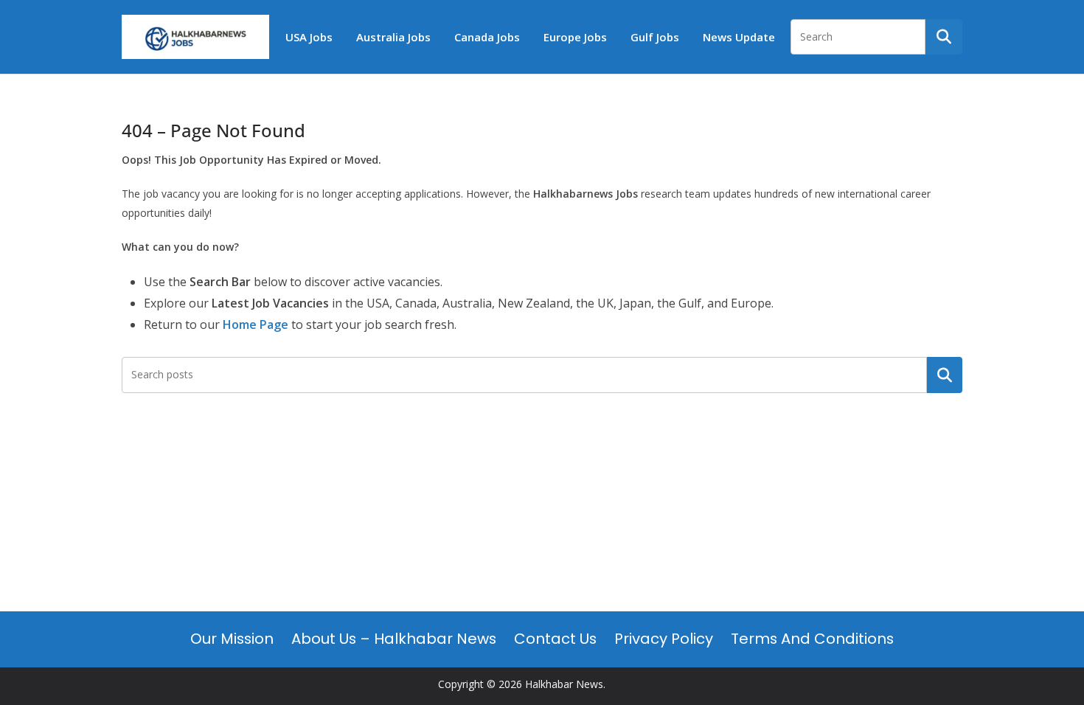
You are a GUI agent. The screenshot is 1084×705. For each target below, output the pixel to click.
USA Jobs (309, 36)
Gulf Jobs (654, 36)
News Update (739, 36)
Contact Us (555, 638)
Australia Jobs (393, 36)
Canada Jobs (487, 36)
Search (944, 375)
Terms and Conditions (812, 638)
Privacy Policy (663, 638)
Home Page (255, 324)
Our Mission (232, 638)
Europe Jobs (575, 36)
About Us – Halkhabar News (393, 638)
